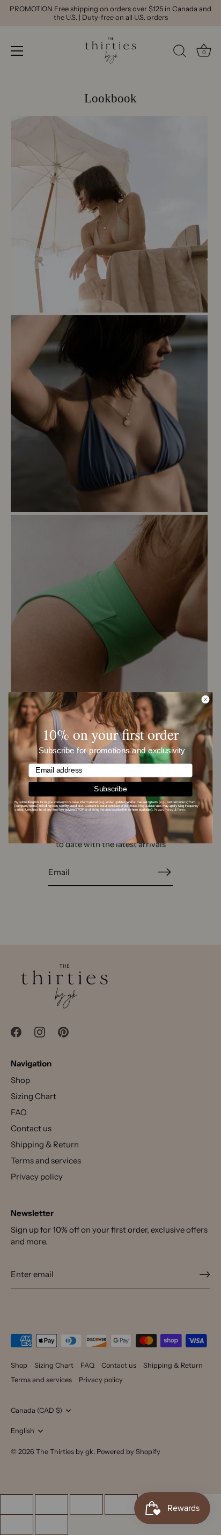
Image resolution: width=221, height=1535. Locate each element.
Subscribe (110, 788)
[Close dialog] (205, 699)
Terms (181, 809)
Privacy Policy (164, 809)
